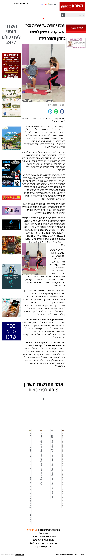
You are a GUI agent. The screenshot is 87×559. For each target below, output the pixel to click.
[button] (43, 18)
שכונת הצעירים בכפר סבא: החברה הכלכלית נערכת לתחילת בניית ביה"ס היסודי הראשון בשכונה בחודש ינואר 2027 (63, 470)
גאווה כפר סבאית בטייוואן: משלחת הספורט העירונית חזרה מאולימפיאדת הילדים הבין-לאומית (52, 465)
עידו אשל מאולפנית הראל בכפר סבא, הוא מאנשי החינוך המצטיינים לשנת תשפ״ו (41, 459)
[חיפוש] (63, 15)
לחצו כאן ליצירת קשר (43, 546)
